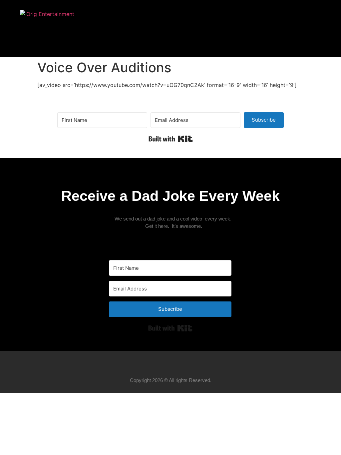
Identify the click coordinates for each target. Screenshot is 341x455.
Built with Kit (171, 139)
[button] (314, 28)
